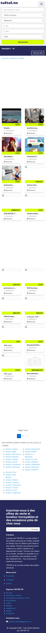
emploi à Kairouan (13, 467)
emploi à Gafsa (11, 462)
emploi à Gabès (12, 459)
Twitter (9, 583)
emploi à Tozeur (12, 487)
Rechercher (23, 42)
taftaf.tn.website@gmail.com (19, 622)
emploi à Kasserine (32, 449)
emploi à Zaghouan (13, 493)
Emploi (8, 611)
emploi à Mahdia (31, 462)
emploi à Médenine (32, 464)
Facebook (10, 576)
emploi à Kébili (30, 452)
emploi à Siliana (12, 480)
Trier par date (38, 53)
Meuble (9, 606)
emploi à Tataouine (13, 485)
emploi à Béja (11, 452)
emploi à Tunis (11, 490)
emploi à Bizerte (12, 457)
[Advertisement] (23, 84)
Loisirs (8, 603)
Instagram (10, 580)
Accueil (9, 593)
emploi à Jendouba (13, 464)
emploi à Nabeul (31, 470)
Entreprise (10, 613)
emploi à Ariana (12, 449)
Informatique (11, 600)
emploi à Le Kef (31, 459)
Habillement (11, 608)
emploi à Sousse (12, 482)
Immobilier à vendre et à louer (18, 598)
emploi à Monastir (32, 467)
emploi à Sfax (11, 472)
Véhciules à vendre (13, 595)
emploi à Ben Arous (13, 454)
